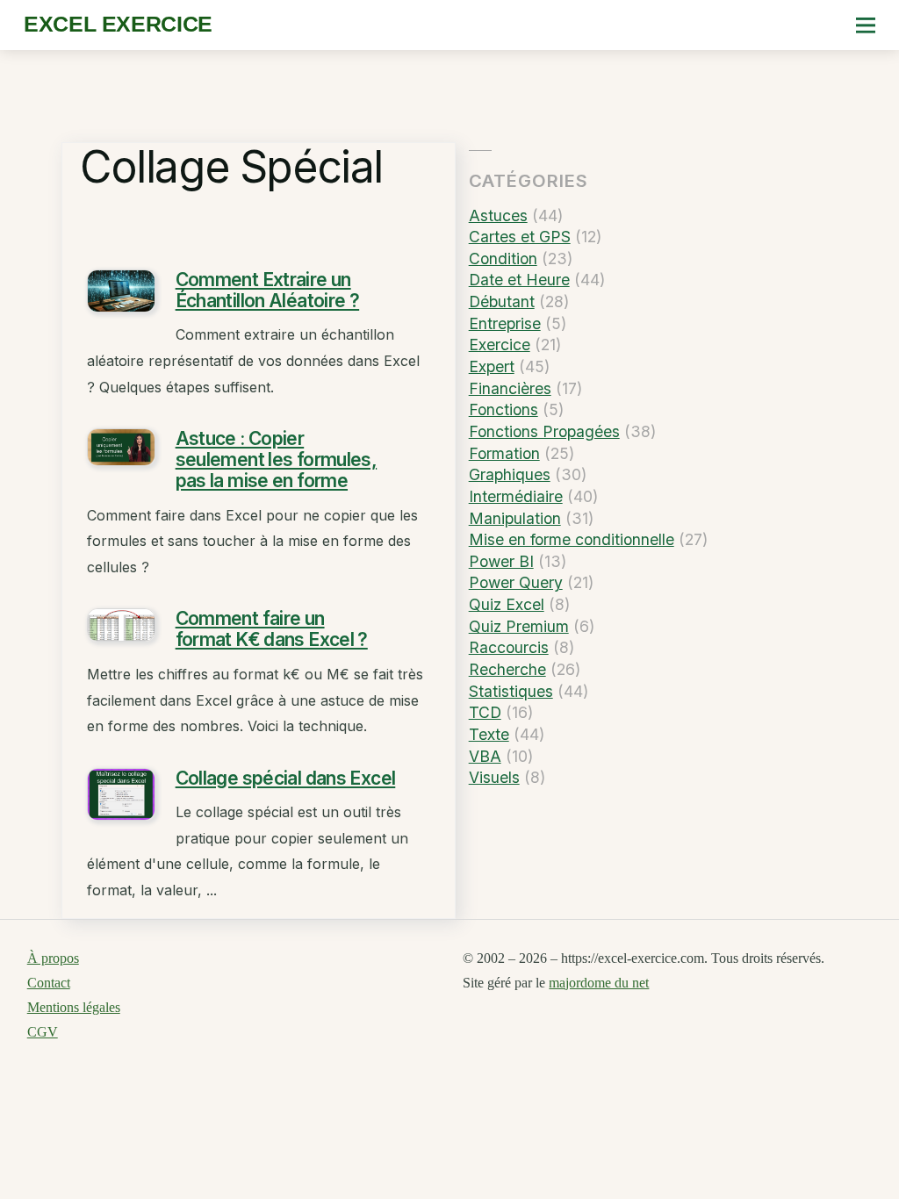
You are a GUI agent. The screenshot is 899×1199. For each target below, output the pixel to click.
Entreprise (505, 323)
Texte (489, 734)
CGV (42, 1031)
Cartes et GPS (520, 236)
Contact (48, 982)
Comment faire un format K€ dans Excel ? (272, 628)
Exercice (499, 344)
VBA (485, 756)
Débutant (502, 301)
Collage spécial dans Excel (286, 778)
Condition (503, 258)
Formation (504, 453)
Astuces (498, 215)
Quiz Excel (506, 604)
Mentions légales (73, 1007)
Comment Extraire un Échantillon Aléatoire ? (268, 290)
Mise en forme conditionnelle (571, 539)
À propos (53, 958)
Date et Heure (519, 279)
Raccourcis (509, 647)
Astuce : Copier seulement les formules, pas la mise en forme (277, 459)
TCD (485, 712)
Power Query (516, 582)
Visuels (494, 777)
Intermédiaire (516, 496)
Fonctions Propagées (544, 431)
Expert (491, 366)
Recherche (507, 669)
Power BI (501, 561)
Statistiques (511, 691)
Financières (510, 388)
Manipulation (515, 518)
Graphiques (509, 474)
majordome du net (599, 982)
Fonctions (503, 409)
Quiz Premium (519, 626)
